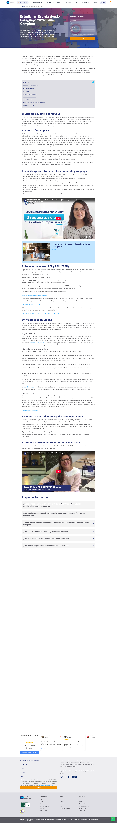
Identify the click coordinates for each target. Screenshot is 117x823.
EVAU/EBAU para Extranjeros (34, 662)
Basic (61, 799)
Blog (76, 2)
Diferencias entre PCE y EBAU (31, 304)
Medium (61, 801)
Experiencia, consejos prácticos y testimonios (34, 102)
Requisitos (26, 91)
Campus (103, 2)
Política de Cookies (83, 819)
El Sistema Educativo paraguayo (31, 85)
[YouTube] (75, 777)
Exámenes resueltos (83, 799)
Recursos (68, 2)
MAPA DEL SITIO (27, 820)
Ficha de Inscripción (44, 806)
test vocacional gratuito (37, 343)
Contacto (95, 2)
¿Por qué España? (27, 100)
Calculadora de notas (84, 806)
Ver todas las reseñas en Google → (30, 752)
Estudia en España (29, 387)
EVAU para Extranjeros (45, 810)
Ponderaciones (82, 808)
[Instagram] (72, 777)
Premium (62, 803)
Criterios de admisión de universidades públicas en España (40, 313)
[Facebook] (68, 777)
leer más (25, 607)
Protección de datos (71, 819)
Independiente (63, 810)
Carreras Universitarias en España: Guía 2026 (40, 604)
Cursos (59, 2)
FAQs (80, 801)
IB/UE (61, 806)
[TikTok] (65, 777)
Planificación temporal (29, 88)
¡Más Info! (53, 249)
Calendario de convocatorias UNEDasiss (34, 295)
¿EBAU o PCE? (82, 810)
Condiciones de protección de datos (78, 35)
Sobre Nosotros (85, 2)
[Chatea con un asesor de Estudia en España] (113, 819)
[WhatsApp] (61, 777)
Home (23, 6)
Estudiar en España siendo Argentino (36, 720)
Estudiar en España (37, 2)
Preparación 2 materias (65, 808)
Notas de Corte (82, 803)
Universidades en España (29, 97)
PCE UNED (49, 2)
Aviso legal (77, 819)
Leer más (43, 748)
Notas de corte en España (30, 410)
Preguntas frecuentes (28, 105)
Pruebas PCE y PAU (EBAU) (30, 94)
